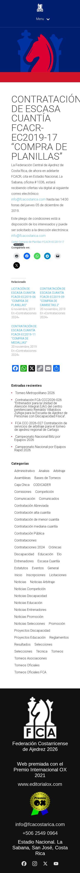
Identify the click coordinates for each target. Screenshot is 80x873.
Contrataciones (25, 540)
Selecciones (43, 644)
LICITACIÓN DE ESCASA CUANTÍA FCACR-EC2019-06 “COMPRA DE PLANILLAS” (23, 297)
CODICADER (42, 485)
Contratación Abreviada (31, 506)
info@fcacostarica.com (28, 199)
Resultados (22, 644)
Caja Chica (22, 485)
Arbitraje (59, 471)
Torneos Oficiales (27, 665)
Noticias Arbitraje (42, 582)
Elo (59, 554)
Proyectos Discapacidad (32, 630)
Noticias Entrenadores (30, 610)
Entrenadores (24, 561)
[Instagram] (34, 863)
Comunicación (24, 499)
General (53, 568)
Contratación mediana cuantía (36, 526)
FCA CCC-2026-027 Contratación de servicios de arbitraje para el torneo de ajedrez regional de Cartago (40, 426)
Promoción (57, 624)
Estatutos (21, 568)
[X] (45, 863)
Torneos (57, 651)
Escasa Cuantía (49, 561)
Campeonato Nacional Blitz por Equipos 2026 (37, 438)
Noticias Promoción (28, 617)
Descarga (18, 244)
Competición (44, 492)
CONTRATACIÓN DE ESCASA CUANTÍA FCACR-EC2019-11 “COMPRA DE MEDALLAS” (24, 334)
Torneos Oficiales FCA (30, 672)
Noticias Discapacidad (30, 596)
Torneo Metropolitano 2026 (35, 393)
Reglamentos (59, 637)
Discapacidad (24, 554)
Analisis (44, 471)
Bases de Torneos (47, 478)
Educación (45, 554)
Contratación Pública (29, 533)
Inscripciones (35, 575)
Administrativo (24, 471)
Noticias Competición (30, 589)
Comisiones (22, 492)
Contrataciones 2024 (29, 547)
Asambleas (22, 478)
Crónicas (55, 547)
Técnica (41, 651)
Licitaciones (57, 575)
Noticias (20, 582)
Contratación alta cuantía (32, 512)
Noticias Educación (28, 603)
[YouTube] (56, 863)
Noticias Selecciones (29, 624)
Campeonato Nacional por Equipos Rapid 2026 (40, 448)
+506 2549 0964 (40, 833)
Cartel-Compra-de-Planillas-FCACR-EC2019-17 (37, 241)
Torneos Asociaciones (30, 658)
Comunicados (49, 499)
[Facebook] (24, 863)
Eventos (38, 568)
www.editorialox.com (40, 784)
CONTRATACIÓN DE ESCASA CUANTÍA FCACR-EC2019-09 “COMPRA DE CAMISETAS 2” (52, 297)
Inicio (18, 575)
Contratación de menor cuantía (36, 519)
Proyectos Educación (30, 637)
